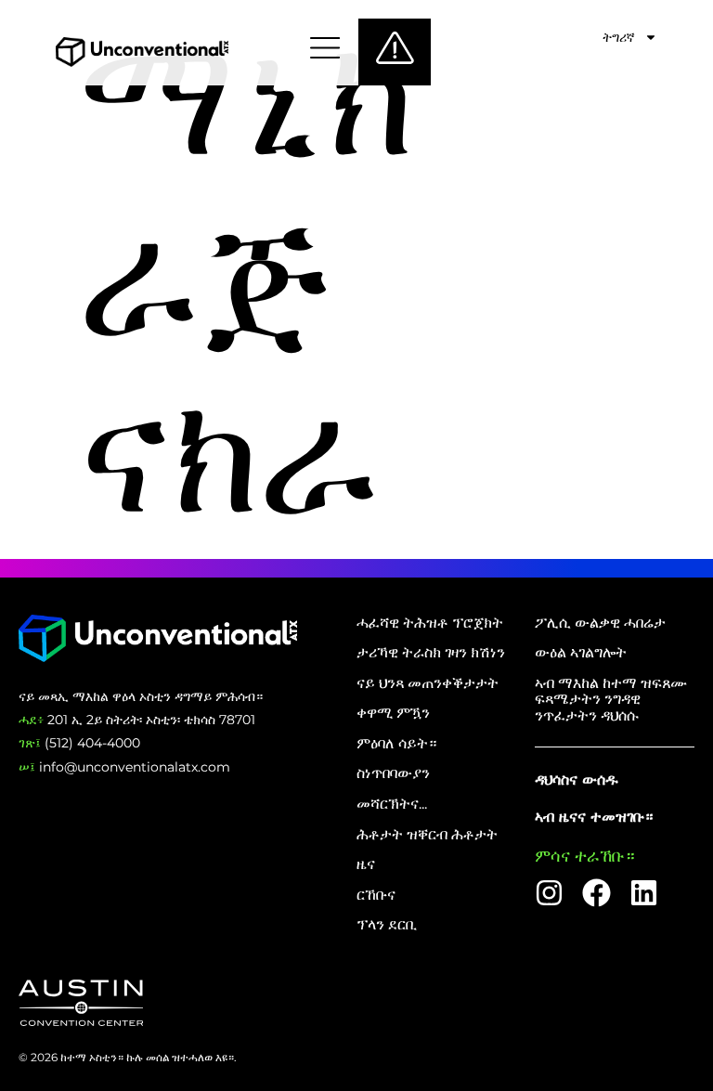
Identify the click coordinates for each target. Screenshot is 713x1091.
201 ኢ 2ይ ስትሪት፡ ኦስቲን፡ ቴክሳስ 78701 (137, 719)
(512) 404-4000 (79, 742)
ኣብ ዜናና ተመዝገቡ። (594, 816)
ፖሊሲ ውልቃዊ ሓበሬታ (600, 623)
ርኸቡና (375, 895)
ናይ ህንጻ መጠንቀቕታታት (427, 683)
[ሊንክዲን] (643, 892)
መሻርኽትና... (391, 804)
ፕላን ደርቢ (386, 924)
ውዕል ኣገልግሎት (581, 652)
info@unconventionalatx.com (124, 767)
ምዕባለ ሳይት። (396, 743)
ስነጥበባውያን (393, 773)
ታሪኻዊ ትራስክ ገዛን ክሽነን (430, 652)
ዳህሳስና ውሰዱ (576, 779)
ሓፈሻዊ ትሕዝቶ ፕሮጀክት (429, 623)
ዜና (365, 864)
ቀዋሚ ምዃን (393, 713)
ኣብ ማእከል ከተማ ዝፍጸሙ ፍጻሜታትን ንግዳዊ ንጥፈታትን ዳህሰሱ (611, 699)
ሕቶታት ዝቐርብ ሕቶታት (427, 834)
